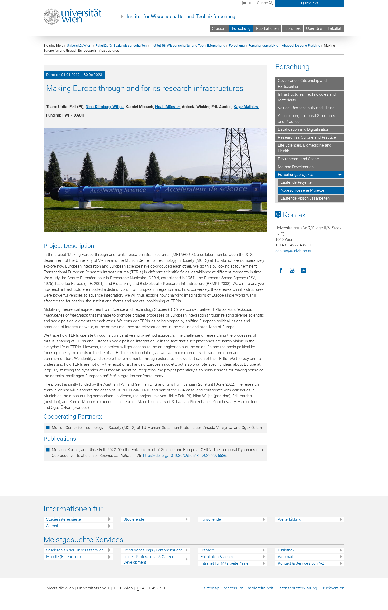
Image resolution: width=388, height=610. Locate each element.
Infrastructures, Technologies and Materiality (307, 97)
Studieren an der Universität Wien (74, 550)
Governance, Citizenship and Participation (302, 83)
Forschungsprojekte (263, 45)
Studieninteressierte (63, 519)
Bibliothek (292, 28)
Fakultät (335, 28)
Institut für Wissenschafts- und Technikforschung (181, 17)
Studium (219, 28)
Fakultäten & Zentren (218, 556)
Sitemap (211, 587)
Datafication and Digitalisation (303, 129)
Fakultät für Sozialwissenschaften (121, 45)
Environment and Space (298, 159)
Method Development (296, 166)
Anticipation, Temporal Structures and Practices (306, 118)
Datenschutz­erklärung (297, 587)
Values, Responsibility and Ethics (306, 107)
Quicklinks (309, 3)
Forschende (211, 519)
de (249, 3)
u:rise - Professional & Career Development (148, 559)
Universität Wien (79, 45)
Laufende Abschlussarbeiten (305, 198)
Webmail (285, 556)
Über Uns (314, 28)
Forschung (241, 28)
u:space (207, 550)
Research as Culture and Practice (307, 137)
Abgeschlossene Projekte (301, 45)
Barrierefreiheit (260, 587)
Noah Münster (167, 106)
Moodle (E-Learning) (63, 556)
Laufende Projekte (296, 182)
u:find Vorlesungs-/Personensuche (153, 550)
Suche (263, 3)
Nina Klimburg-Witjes (105, 106)
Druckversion (332, 587)
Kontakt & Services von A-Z (301, 563)
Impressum (233, 587)
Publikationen (267, 28)
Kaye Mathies (246, 106)
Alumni (52, 526)
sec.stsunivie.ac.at (293, 251)
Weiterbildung (289, 519)
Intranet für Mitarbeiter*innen (225, 563)
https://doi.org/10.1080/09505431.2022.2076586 (184, 455)
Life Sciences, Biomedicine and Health (304, 148)
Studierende (134, 519)
